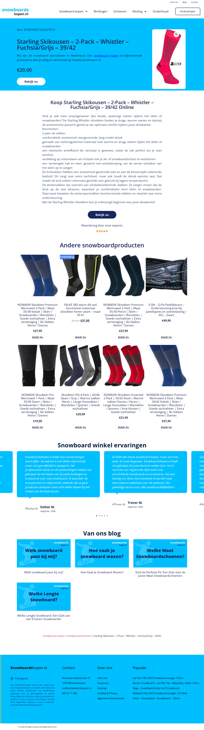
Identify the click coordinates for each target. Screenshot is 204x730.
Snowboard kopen (71, 11)
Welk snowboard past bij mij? (43, 572)
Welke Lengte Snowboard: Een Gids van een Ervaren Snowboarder (43, 617)
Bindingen (100, 11)
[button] (96, 515)
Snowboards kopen (54, 636)
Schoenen (119, 11)
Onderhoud (160, 11)
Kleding (137, 11)
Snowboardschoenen (79, 636)
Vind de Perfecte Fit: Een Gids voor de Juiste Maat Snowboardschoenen (160, 574)
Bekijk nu (31, 81)
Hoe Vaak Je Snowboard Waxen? (102, 572)
